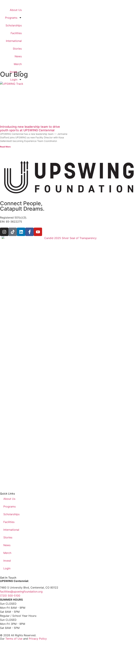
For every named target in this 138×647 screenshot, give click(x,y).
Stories (17, 48)
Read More (5, 146)
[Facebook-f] (29, 232)
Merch (18, 64)
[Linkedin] (21, 232)
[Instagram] (4, 232)
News (18, 56)
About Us (16, 10)
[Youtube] (38, 232)
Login (13, 79)
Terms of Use (13, 638)
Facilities (16, 33)
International (14, 41)
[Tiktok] (12, 232)
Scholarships (14, 25)
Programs (11, 17)
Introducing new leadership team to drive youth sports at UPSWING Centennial (30, 128)
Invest (13, 71)
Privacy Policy (38, 638)
